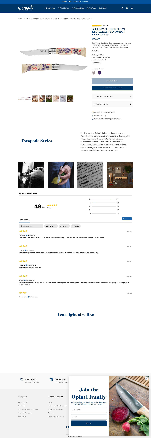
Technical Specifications (104, 96)
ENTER (89, 423)
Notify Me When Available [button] (112, 88)
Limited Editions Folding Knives (38, 18)
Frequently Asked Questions (57, 406)
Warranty (51, 413)
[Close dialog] (146, 379)
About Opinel (22, 402)
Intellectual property (25, 413)
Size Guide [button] (97, 62)
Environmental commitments (28, 409)
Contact (50, 402)
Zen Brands (22, 416)
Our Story (21, 406)
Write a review (127, 219)
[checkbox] (76, 226)
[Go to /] (26, 8)
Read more (95, 50)
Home (20, 18)
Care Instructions (102, 104)
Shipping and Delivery (55, 409)
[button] (31, 175)
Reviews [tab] (24, 219)
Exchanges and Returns (56, 416)
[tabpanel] (75, 262)
